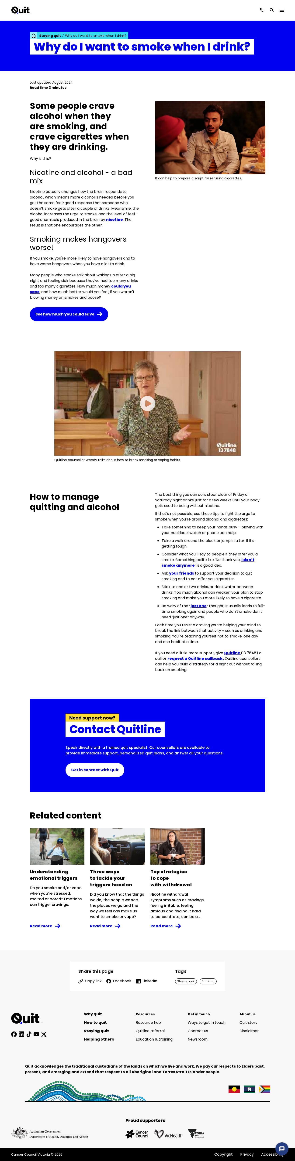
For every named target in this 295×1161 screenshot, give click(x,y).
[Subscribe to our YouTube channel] (36, 1034)
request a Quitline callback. (195, 658)
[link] (33, 35)
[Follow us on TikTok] (29, 1034)
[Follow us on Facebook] (14, 1034)
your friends (181, 573)
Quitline (232, 653)
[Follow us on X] (44, 1034)
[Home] (29, 1018)
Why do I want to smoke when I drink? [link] (95, 35)
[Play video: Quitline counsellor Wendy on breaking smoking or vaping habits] (147, 403)
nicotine (114, 219)
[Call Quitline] (262, 10)
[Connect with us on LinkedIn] (21, 1034)
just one (199, 606)
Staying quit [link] (50, 35)
